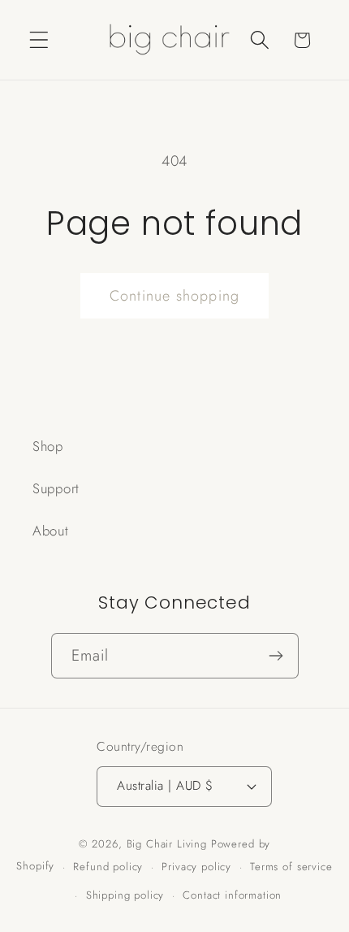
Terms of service (291, 866)
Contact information (232, 895)
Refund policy (108, 866)
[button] (39, 40)
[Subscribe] (276, 655)
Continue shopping (174, 295)
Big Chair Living (167, 844)
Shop (47, 446)
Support (56, 488)
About (50, 530)
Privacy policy (196, 866)
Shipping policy (125, 895)
